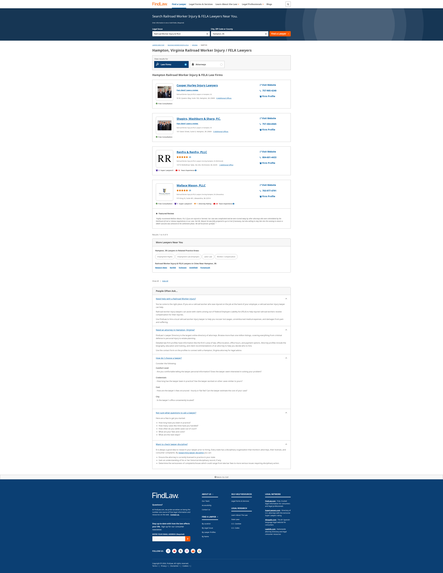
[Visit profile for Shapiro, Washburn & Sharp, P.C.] (164, 125)
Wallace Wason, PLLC (191, 185)
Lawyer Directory (158, 45)
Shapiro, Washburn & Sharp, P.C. (199, 119)
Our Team (206, 501)
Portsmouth (205, 268)
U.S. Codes (235, 528)
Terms (154, 566)
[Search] (288, 4)
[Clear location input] (265, 33)
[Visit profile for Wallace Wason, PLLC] (164, 192)
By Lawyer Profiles (209, 532)
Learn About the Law (239, 515)
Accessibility (206, 505)
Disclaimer (174, 566)
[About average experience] (195, 170)
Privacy (164, 566)
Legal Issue (157, 29)
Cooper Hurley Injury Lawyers (197, 85)
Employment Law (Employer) (188, 257)
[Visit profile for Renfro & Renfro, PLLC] (164, 158)
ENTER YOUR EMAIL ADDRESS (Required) (168, 534)
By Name (205, 536)
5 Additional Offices (220, 131)
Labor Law (208, 257)
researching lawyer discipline (191, 452)
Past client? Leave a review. (187, 90)
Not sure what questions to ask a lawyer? (176, 412)
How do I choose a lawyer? (169, 358)
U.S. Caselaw (236, 524)
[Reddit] (193, 551)
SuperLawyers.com (272, 510)
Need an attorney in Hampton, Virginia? (175, 330)
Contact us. (174, 515)
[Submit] (187, 538)
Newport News (161, 268)
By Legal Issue (207, 528)
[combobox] (181, 33)
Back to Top (223, 477)
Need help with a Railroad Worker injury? (176, 298)
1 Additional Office (226, 165)
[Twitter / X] (180, 551)
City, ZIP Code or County (222, 29)
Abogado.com (270, 520)
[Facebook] (168, 551)
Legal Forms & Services (240, 501)
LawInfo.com (270, 529)
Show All (155, 281)
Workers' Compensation (226, 257)
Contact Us (206, 509)
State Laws (235, 519)
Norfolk (173, 268)
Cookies (185, 566)
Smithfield (193, 268)
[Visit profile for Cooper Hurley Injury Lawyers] (164, 92)
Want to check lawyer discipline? (172, 444)
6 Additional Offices (224, 98)
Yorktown (183, 268)
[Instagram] (187, 551)
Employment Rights (164, 257)
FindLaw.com (270, 501)
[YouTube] (174, 551)
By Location (206, 524)
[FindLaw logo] (160, 4)
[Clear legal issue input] (207, 33)
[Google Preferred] (199, 551)
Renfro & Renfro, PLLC (192, 152)
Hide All (165, 281)
